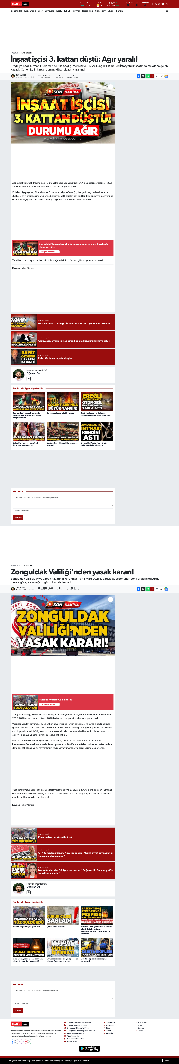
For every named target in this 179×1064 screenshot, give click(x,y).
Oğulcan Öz (33, 373)
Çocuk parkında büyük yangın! (60, 413)
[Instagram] (21, 1042)
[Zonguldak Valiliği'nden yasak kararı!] (63, 625)
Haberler (14, 53)
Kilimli (67, 11)
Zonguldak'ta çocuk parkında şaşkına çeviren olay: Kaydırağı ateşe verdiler (27, 415)
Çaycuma (49, 11)
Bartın (119, 11)
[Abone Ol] (166, 76)
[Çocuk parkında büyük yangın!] (63, 402)
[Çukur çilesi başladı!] (63, 915)
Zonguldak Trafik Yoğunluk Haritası (81, 1031)
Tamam (166, 1060)
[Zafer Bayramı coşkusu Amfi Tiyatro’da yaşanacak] (29, 432)
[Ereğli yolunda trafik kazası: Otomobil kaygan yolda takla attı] (97, 402)
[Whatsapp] (30, 1042)
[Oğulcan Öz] (18, 375)
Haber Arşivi (72, 1041)
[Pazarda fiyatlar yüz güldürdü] (29, 915)
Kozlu (59, 11)
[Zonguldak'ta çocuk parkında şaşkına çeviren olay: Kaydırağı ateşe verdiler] (29, 402)
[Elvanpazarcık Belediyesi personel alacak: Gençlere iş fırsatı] (63, 948)
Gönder (18, 518)
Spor (40, 11)
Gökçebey (100, 11)
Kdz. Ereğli (30, 11)
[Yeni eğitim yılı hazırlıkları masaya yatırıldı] (63, 432)
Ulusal (111, 11)
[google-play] (89, 1049)
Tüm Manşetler (73, 1036)
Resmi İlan (87, 11)
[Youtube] (26, 1042)
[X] (17, 1042)
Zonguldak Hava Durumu (77, 1025)
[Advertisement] (89, 33)
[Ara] (167, 4)
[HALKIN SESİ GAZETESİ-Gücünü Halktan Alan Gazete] (20, 4)
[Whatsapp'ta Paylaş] (148, 76)
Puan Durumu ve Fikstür (76, 1033)
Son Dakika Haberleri (75, 1039)
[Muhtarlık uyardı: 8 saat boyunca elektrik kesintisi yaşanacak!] (29, 948)
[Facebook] (13, 1042)
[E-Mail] (29, 379)
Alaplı (108, 1031)
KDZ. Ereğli (26, 53)
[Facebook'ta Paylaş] (138, 76)
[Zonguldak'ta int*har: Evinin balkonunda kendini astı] (97, 432)
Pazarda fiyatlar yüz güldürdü (26, 927)
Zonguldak (16, 11)
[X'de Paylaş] (143, 76)
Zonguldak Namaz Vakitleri (78, 1028)
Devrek (76, 11)
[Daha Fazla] (152, 76)
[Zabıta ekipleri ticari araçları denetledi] (97, 948)
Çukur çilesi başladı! (56, 927)
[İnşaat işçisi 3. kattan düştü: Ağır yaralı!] (63, 112)
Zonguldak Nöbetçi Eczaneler (79, 1022)
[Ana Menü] (167, 11)
